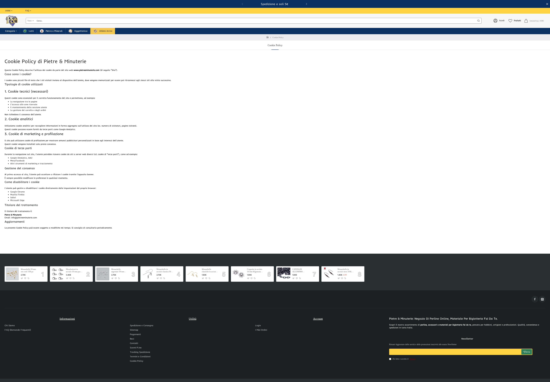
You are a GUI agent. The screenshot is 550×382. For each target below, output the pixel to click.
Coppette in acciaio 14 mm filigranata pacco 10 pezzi (254, 270)
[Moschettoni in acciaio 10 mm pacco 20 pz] (57, 274)
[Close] (547, 4)
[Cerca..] (478, 20)
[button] (22, 278)
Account (318, 318)
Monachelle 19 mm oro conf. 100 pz (28, 270)
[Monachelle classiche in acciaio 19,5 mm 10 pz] (193, 274)
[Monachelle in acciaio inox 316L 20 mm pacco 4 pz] (329, 274)
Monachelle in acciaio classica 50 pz (164, 270)
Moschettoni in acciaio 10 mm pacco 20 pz (74, 270)
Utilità (192, 318)
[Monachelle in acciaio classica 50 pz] (148, 274)
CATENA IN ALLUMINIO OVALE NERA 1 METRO (298, 270)
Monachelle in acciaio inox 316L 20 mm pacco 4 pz (345, 270)
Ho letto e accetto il (404, 359)
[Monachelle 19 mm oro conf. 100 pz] (12, 274)
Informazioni (67, 318)
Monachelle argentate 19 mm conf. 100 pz (117, 270)
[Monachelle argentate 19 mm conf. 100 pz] (102, 274)
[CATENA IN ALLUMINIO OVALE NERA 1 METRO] (283, 274)
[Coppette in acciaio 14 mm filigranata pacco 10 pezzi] (238, 274)
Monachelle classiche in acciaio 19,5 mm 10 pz (209, 270)
